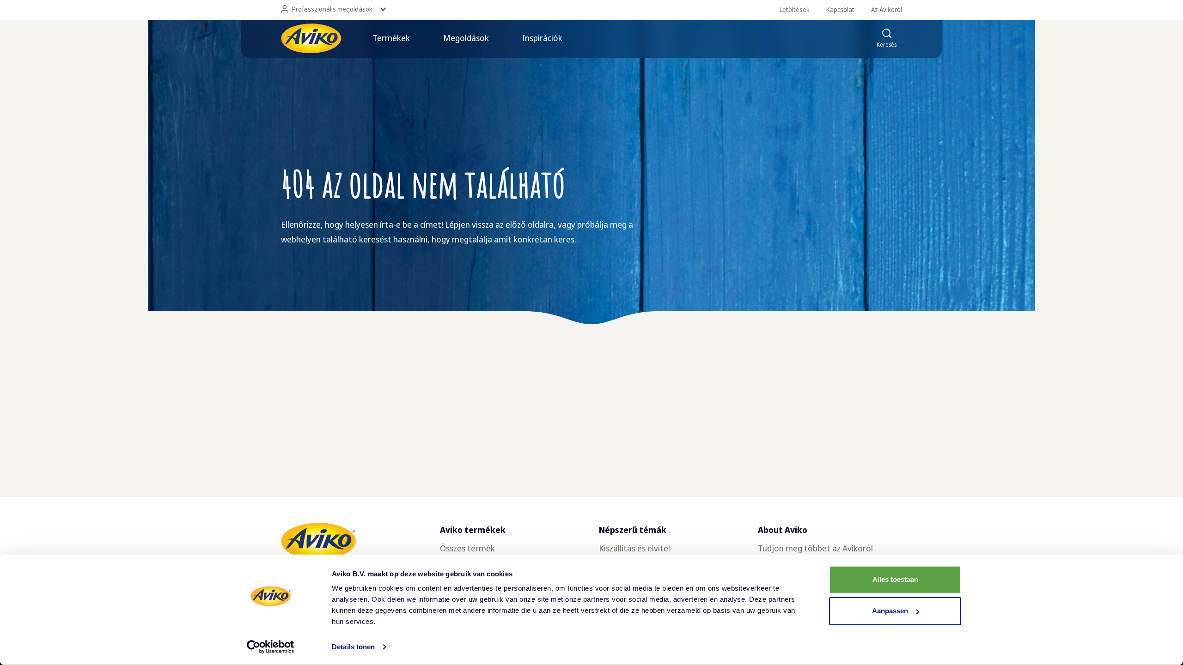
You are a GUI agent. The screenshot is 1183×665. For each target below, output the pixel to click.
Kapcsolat (840, 9)
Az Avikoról (886, 9)
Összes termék (467, 548)
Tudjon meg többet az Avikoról (815, 548)
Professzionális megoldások (332, 9)
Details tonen (353, 647)
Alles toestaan (895, 579)
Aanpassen (890, 611)
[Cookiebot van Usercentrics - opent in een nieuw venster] (270, 647)
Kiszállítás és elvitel (634, 548)
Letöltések (795, 9)
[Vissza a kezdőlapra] (311, 38)
